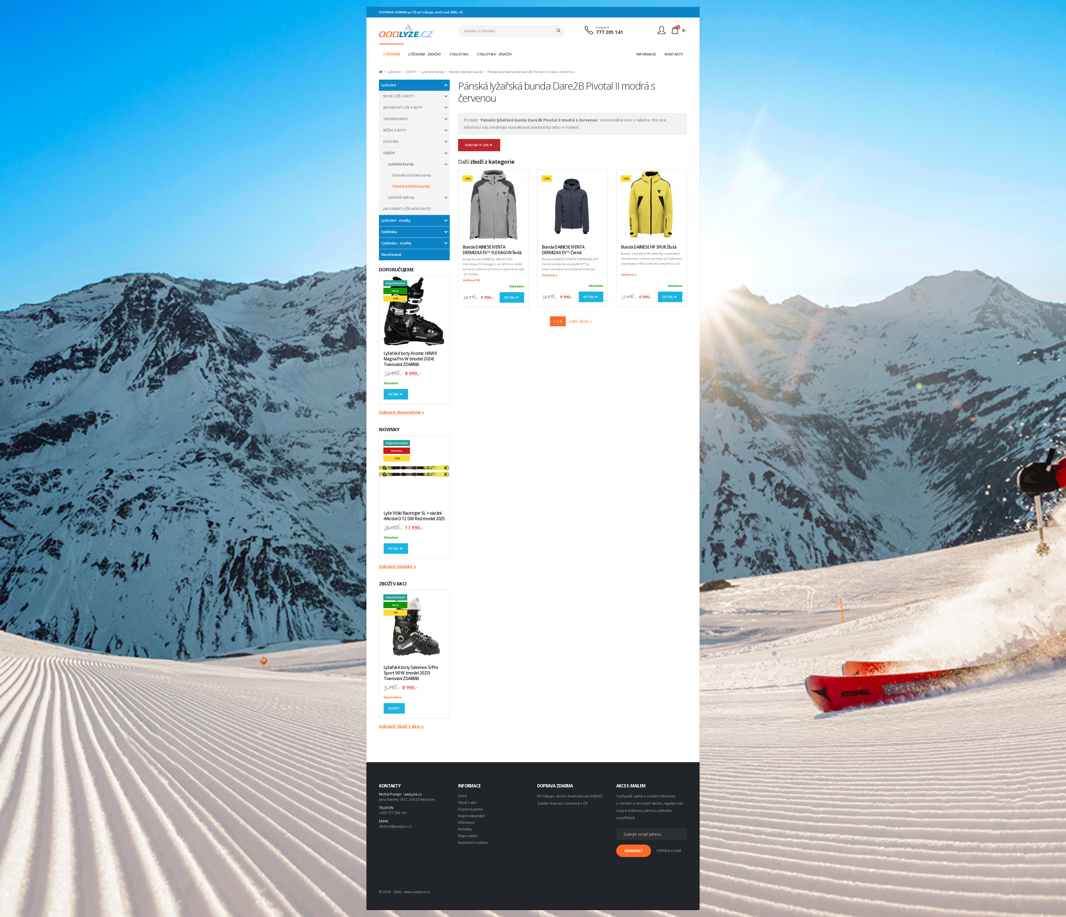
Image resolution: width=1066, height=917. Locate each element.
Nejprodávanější (471, 816)
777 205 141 (609, 32)
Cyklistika (389, 231)
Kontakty (465, 829)
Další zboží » (580, 321)
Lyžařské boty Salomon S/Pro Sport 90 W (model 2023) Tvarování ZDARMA (411, 673)
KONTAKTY (674, 54)
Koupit (394, 708)
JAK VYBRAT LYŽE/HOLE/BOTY (407, 208)
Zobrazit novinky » (397, 566)
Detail (394, 394)
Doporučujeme (470, 809)
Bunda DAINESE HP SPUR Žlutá (648, 247)
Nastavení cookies (473, 842)
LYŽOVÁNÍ (391, 54)
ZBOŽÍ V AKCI (392, 583)
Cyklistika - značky (396, 243)
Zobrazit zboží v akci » (401, 726)
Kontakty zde (477, 145)
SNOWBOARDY (395, 119)
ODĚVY (411, 72)
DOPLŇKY (391, 141)
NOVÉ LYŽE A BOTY (398, 96)
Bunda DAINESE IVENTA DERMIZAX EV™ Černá (563, 250)
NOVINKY (389, 429)
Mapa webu (467, 835)
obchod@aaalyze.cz (395, 826)
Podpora (602, 27)
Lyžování (394, 72)
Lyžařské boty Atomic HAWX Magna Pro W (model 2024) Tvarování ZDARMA (410, 358)
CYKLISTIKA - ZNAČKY (494, 54)
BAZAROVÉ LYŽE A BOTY (403, 107)
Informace (466, 822)
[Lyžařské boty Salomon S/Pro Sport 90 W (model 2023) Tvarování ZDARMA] (414, 625)
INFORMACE (646, 54)
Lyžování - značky (396, 220)
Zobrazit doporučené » (401, 412)
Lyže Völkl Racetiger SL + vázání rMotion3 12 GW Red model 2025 (414, 516)
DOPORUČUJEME (396, 269)
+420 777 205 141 (393, 812)
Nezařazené (391, 254)
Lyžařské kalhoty (401, 197)
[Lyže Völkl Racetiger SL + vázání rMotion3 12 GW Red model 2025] (414, 471)
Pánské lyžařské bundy (465, 72)
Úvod (462, 796)
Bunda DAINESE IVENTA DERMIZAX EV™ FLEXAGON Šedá (492, 250)
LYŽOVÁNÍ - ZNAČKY (424, 54)
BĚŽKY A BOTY (394, 130)
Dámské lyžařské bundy (411, 175)
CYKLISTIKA (458, 54)
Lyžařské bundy (432, 72)
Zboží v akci (467, 802)
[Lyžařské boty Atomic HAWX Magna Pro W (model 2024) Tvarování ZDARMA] (414, 311)
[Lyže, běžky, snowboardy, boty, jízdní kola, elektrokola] (406, 30)
